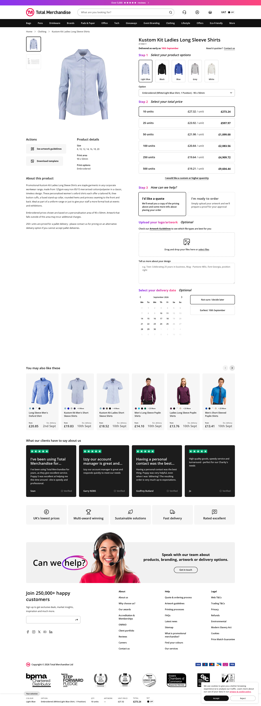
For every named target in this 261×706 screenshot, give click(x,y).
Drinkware (54, 23)
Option (142, 86)
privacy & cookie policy (240, 691)
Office (104, 23)
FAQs (167, 615)
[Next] (232, 368)
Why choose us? (127, 603)
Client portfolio (126, 630)
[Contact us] (184, 12)
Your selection (32, 694)
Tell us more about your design (155, 261)
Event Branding (152, 23)
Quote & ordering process (178, 597)
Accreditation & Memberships (127, 617)
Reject (243, 698)
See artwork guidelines (49, 148)
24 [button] (161, 324)
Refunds (215, 615)
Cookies (215, 633)
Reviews (123, 636)
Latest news (171, 621)
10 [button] (161, 313)
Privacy (215, 609)
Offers (200, 23)
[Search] (170, 12)
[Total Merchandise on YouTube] (44, 631)
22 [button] (148, 324)
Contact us (229, 48)
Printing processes (174, 609)
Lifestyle (185, 23)
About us (123, 597)
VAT (223, 12)
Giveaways (131, 23)
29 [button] (148, 329)
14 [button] (142, 318)
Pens (40, 23)
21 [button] (142, 324)
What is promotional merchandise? (175, 635)
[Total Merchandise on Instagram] (33, 631)
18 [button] (167, 318)
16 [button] (155, 318)
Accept (216, 698)
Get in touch (185, 569)
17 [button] (161, 318)
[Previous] (225, 368)
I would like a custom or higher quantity (187, 178)
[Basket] (210, 12)
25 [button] (167, 324)
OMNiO (123, 624)
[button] (125, 12)
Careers (123, 642)
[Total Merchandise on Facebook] (27, 631)
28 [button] (142, 329)
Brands (70, 23)
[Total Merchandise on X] (39, 632)
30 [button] (155, 329)
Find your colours (174, 642)
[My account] (197, 12)
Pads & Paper (88, 23)
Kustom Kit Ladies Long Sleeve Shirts (71, 31)
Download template (47, 161)
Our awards (125, 609)
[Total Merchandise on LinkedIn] (50, 631)
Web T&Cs (216, 597)
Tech (116, 23)
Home (29, 31)
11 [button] (167, 313)
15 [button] (148, 318)
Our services (171, 648)
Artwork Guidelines (160, 228)
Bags (28, 23)
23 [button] (155, 324)
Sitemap (169, 627)
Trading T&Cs (218, 603)
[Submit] (76, 619)
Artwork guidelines (174, 603)
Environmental (218, 621)
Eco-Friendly (216, 23)
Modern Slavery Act (221, 627)
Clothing (170, 23)
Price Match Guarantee (223, 639)
